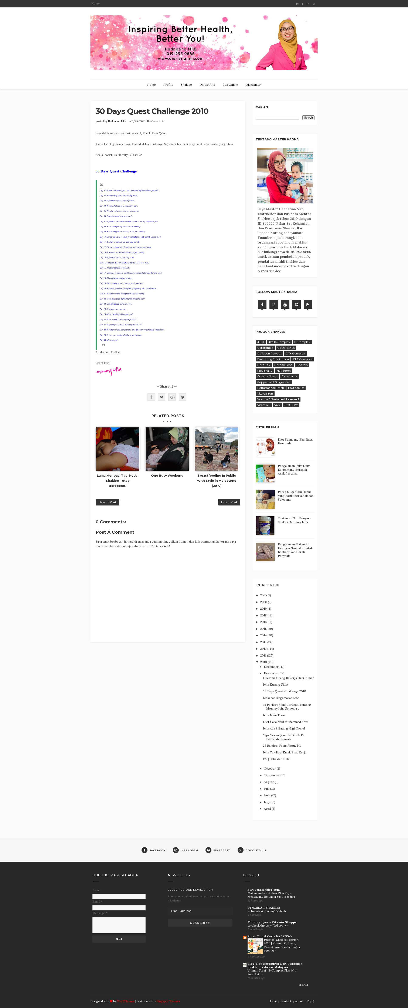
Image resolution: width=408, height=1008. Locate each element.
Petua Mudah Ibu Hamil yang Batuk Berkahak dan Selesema (295, 495)
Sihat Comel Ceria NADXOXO (270, 936)
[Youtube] (285, 304)
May (267, 802)
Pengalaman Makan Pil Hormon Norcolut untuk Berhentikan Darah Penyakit (295, 550)
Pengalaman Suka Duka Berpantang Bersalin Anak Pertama (294, 469)
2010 (264, 662)
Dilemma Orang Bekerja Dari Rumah (288, 678)
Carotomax (265, 347)
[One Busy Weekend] (167, 449)
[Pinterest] (296, 304)
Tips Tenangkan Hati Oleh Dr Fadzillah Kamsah (284, 737)
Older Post (229, 502)
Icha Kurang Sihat (275, 684)
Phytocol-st (296, 387)
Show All (303, 984)
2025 (264, 595)
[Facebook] (262, 304)
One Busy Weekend (167, 475)
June (267, 795)
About (299, 1001)
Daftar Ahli (207, 85)
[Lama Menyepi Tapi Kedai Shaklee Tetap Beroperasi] (118, 449)
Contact (285, 1001)
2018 (264, 615)
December (271, 667)
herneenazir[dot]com (264, 890)
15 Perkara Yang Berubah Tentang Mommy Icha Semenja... (287, 706)
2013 (263, 642)
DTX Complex (295, 353)
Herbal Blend (283, 365)
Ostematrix (289, 376)
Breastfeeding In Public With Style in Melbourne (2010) (216, 481)
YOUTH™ (291, 405)
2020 (264, 602)
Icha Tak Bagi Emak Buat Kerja (284, 752)
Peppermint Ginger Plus (273, 382)
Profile (168, 85)
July (267, 789)
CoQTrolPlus (286, 347)
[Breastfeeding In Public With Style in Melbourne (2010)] (216, 449)
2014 (264, 635)
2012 (263, 649)
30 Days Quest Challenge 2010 (284, 691)
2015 (264, 629)
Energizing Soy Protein (273, 359)
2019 (264, 608)
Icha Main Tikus (274, 715)
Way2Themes (126, 1001)
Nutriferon (284, 370)
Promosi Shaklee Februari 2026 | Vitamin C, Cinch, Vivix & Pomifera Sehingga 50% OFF (282, 945)
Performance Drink (270, 387)
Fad (134, 144)
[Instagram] (273, 304)
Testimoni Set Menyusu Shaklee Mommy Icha (294, 520)
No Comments (155, 121)
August (269, 782)
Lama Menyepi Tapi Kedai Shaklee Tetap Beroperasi (117, 481)
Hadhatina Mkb (117, 121)
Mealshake (264, 370)
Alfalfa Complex (279, 342)
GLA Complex (302, 359)
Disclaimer (253, 85)
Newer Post (107, 502)
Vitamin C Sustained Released (278, 399)
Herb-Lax (263, 365)
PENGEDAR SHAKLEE (264, 908)
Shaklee (186, 85)
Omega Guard (267, 376)
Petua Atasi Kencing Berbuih (267, 911)
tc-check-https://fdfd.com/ (267, 925)
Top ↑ (310, 1001)
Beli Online (230, 85)
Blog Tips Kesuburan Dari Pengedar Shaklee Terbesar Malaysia (275, 965)
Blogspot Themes (168, 1001)
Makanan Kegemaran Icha (281, 698)
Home (95, 3)
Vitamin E (263, 405)
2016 (264, 622)
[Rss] (308, 304)
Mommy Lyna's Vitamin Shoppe (272, 922)
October (270, 768)
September (272, 775)
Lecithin (302, 365)
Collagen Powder (269, 353)
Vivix (277, 405)
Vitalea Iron (265, 393)
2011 (263, 655)
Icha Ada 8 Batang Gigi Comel (284, 728)
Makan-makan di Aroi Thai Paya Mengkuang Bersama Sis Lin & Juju (272, 895)
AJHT (260, 342)
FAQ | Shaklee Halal (276, 759)
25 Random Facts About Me (282, 746)
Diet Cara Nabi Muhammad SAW (285, 722)
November (272, 673)
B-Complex (302, 342)
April (268, 809)
